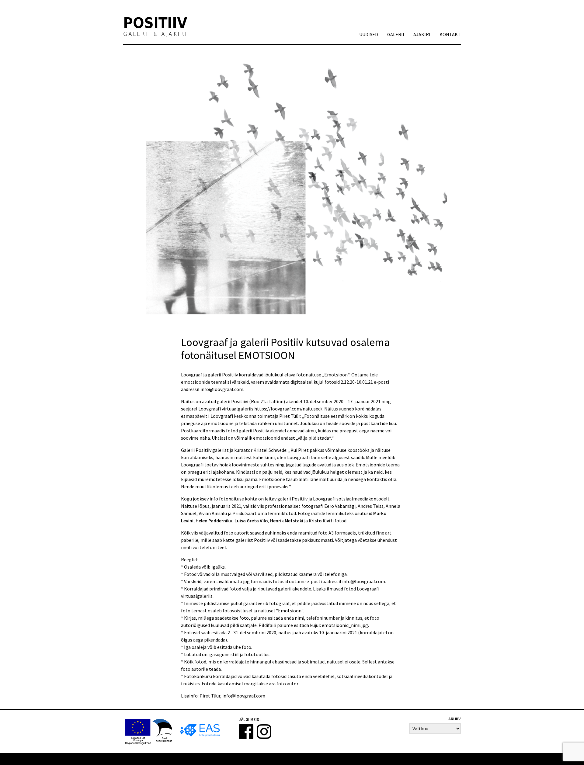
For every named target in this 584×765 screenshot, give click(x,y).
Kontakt (450, 34)
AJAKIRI (421, 34)
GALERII (395, 34)
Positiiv (155, 24)
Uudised (368, 34)
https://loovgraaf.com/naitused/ (288, 409)
